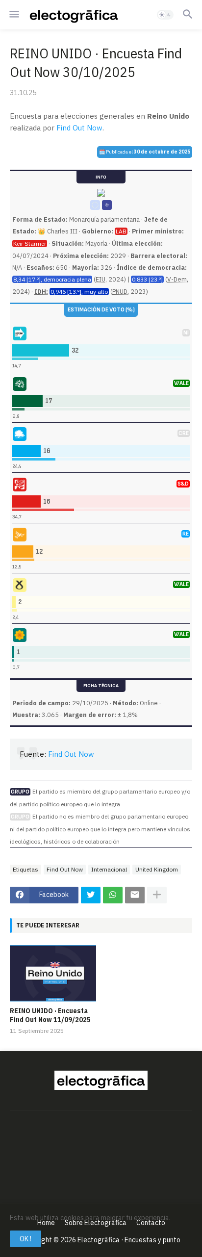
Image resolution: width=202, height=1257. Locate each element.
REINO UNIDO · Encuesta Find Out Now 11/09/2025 (50, 1015)
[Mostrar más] (157, 895)
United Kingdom (156, 869)
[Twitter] (91, 895)
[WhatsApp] (113, 895)
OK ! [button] (25, 1238)
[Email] (135, 895)
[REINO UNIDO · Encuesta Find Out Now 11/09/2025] (53, 973)
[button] (13, 14)
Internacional (109, 869)
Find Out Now (79, 127)
